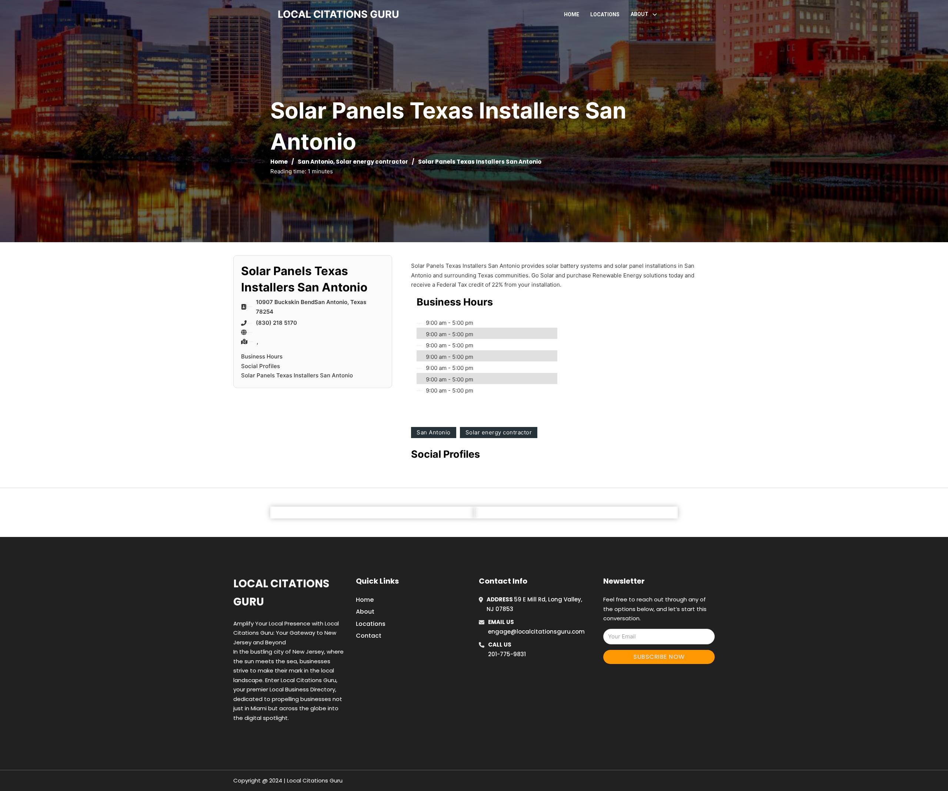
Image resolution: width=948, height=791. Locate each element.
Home (571, 14)
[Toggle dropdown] (654, 14)
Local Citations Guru (281, 592)
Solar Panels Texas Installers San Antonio (297, 375)
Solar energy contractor (372, 162)
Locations (605, 14)
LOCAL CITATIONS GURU (338, 14)
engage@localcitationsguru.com (536, 631)
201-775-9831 (507, 654)
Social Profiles (260, 366)
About (365, 611)
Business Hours (262, 356)
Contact (368, 635)
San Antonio (315, 162)
